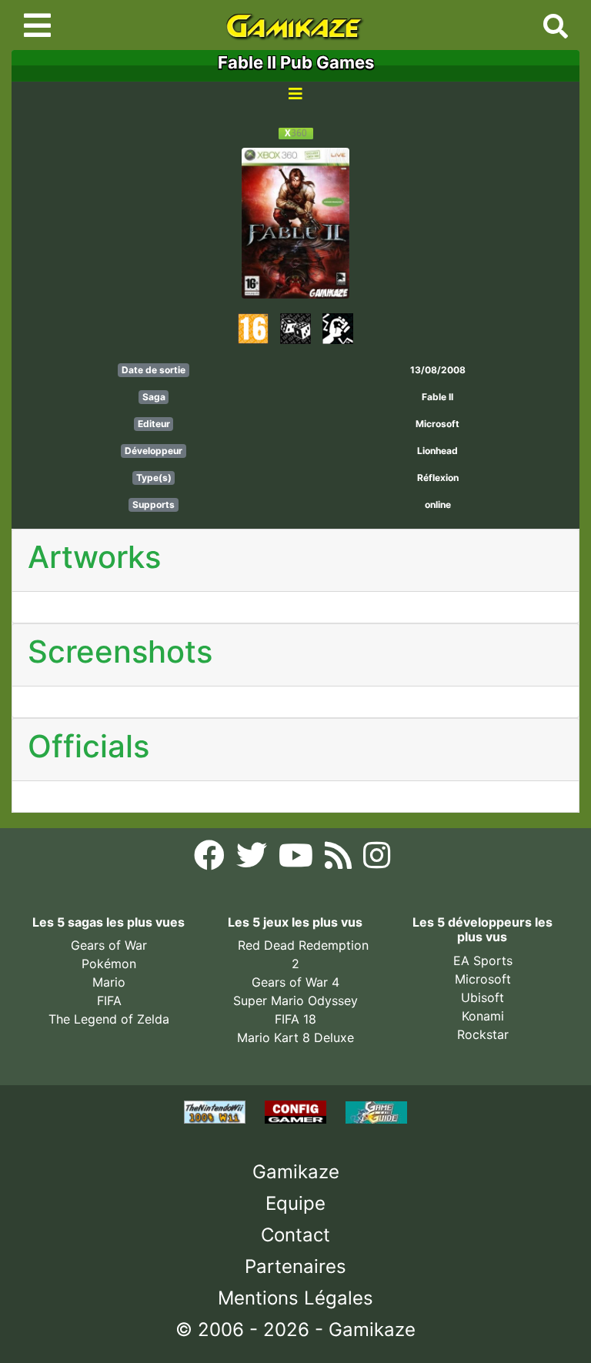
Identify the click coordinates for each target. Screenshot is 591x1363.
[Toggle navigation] (37, 25)
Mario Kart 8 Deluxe (295, 1037)
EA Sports (483, 960)
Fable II (437, 397)
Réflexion (438, 477)
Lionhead (437, 450)
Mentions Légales (295, 1298)
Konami (483, 1016)
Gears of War (109, 945)
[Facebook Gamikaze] (211, 859)
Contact (295, 1235)
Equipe (295, 1203)
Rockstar (483, 1034)
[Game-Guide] (376, 1111)
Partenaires (295, 1266)
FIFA (109, 1000)
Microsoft (437, 423)
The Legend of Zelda (108, 1019)
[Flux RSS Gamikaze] (340, 859)
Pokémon (109, 963)
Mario (108, 982)
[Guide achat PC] (297, 1111)
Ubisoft (482, 997)
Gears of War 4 (295, 982)
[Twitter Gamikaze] (253, 859)
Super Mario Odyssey (295, 1000)
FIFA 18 (295, 1019)
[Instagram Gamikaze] (376, 859)
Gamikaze (295, 1172)
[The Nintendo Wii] (216, 1111)
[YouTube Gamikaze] (298, 859)
